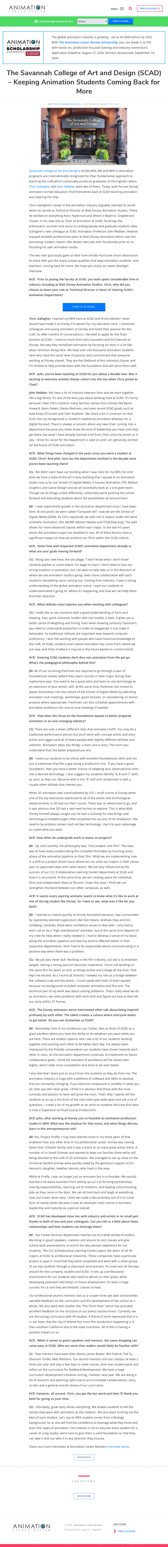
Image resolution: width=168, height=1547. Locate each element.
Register (96, 1529)
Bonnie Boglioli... (72, 104)
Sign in (86, 1529)
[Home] (27, 10)
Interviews (84, 1496)
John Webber (66, 186)
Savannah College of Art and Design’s (54, 171)
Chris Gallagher (39, 186)
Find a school (149, 8)
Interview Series (118, 1447)
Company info (72, 1529)
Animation (84, 1457)
